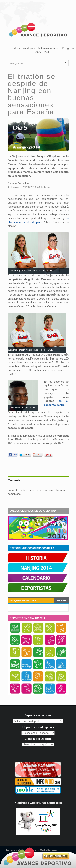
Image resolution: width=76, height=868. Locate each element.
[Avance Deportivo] (38, 30)
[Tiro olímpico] (26, 693)
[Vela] (49, 693)
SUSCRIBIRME (56, 856)
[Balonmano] (49, 632)
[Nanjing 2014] (38, 571)
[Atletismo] (15, 632)
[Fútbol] (38, 644)
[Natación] (26, 668)
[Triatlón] (38, 693)
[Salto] (26, 681)
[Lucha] (15, 668)
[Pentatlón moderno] (38, 668)
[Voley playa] (61, 693)
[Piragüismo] (49, 668)
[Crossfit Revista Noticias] (38, 784)
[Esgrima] (26, 644)
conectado (41, 490)
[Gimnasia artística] (49, 644)
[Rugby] (15, 681)
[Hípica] (38, 656)
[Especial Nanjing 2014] (38, 539)
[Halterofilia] (26, 656)
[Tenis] (49, 681)
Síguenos (61, 600)
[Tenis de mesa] (61, 681)
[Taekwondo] (38, 681)
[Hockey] (49, 656)
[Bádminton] (26, 632)
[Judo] (61, 656)
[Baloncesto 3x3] (38, 632)
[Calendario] (38, 581)
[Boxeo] (61, 632)
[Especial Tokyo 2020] (38, 775)
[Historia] (38, 561)
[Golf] (15, 656)
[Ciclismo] (15, 644)
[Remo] (61, 668)
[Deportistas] (38, 591)
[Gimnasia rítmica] (61, 644)
